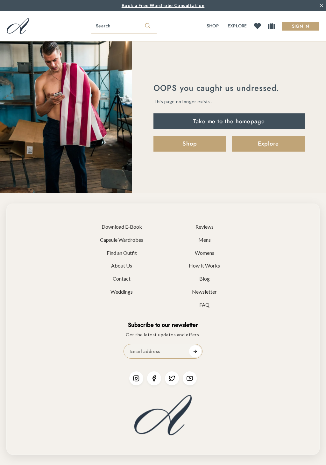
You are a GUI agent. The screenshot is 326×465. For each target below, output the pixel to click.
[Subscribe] (195, 351)
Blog (204, 278)
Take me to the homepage (229, 121)
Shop (213, 26)
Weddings (121, 292)
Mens (204, 240)
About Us (121, 265)
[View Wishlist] (257, 26)
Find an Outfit (122, 253)
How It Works (204, 265)
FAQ (204, 305)
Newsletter (204, 292)
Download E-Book (122, 227)
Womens (204, 253)
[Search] (148, 26)
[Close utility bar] (321, 5)
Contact (122, 278)
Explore (237, 26)
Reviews (204, 227)
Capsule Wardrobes (121, 240)
